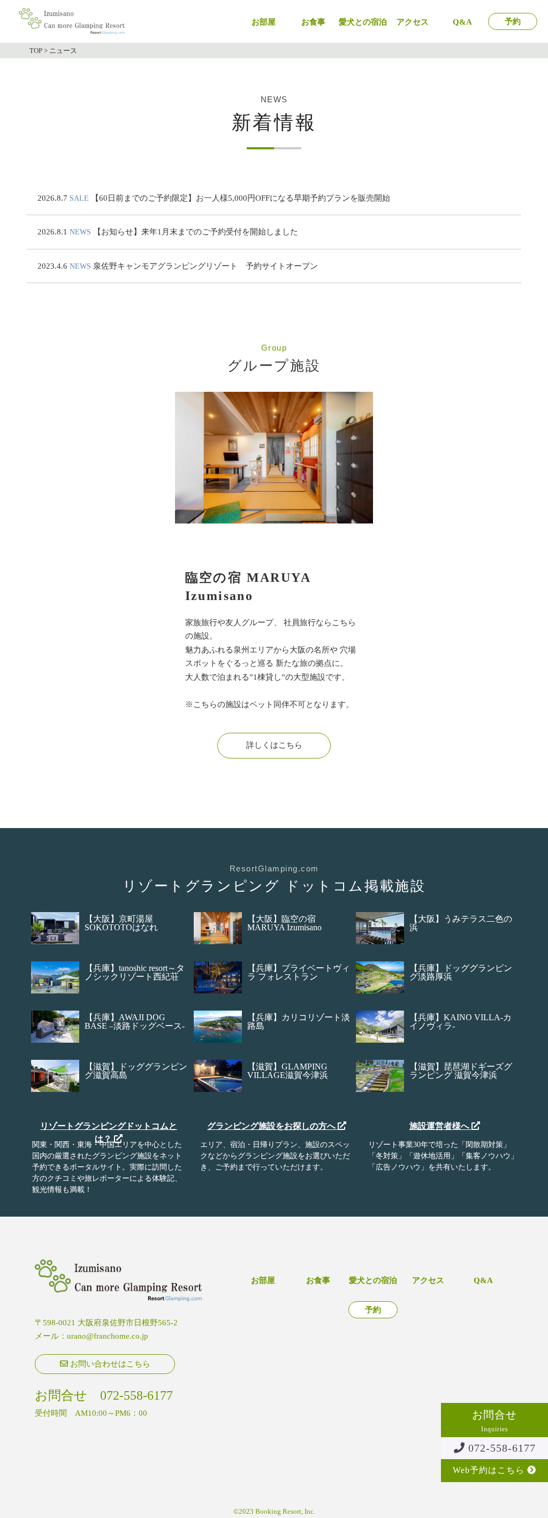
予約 (513, 22)
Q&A (462, 22)
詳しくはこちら (274, 745)
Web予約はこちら (490, 1470)
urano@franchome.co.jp (107, 1336)
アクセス (413, 22)
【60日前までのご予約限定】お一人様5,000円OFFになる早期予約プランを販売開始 (240, 198)
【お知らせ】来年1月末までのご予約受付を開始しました (195, 231)
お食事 (313, 22)
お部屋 (264, 22)
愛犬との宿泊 (363, 22)
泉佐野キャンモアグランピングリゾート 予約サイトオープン (205, 266)
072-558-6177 (500, 1448)
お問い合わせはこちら (109, 1364)
